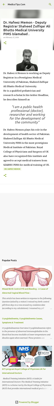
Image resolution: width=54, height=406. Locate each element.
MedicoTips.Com (16, 4)
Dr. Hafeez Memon (12, 169)
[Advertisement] (27, 224)
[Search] (50, 4)
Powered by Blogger (28, 402)
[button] (5, 43)
